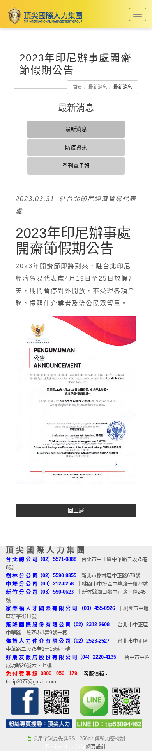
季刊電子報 (76, 165)
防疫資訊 (76, 147)
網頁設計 (96, 746)
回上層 (76, 510)
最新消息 (97, 87)
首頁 (77, 87)
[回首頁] (44, 15)
